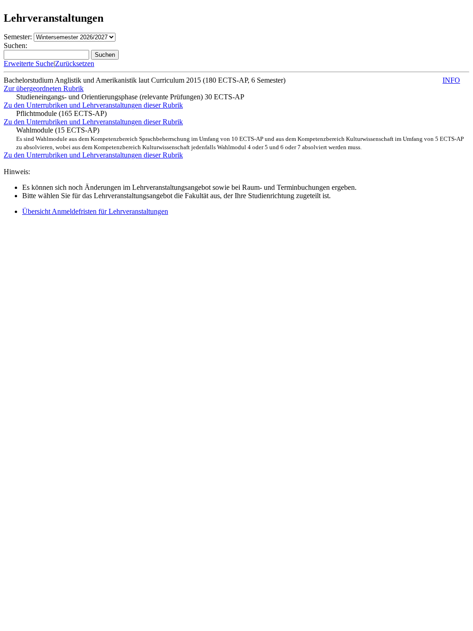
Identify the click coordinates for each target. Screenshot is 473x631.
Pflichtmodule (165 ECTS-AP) (61, 113)
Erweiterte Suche (29, 63)
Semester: (18, 37)
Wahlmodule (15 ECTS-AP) (240, 138)
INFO (451, 80)
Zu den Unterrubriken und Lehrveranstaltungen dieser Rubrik (93, 105)
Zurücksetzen (74, 63)
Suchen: (15, 45)
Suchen (105, 54)
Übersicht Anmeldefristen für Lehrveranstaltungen (95, 211)
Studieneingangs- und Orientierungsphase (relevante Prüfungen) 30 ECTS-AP (130, 97)
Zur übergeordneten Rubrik (44, 88)
